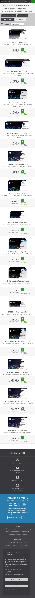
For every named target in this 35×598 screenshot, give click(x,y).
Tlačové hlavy (23, 15)
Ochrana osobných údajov (13, 531)
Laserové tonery (7, 19)
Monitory (20, 545)
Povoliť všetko (16, 579)
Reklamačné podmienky (24, 529)
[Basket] (33, 1)
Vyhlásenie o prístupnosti (14, 534)
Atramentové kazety (9, 15)
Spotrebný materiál (8, 5)
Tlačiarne (26, 545)
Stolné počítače (21, 542)
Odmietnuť (16, 586)
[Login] (29, 1)
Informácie (17, 526)
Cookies (25, 534)
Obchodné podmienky (10, 529)
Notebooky (12, 542)
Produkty (17, 539)
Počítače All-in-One (11, 545)
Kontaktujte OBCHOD (14, 517)
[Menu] (1, 1)
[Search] (26, 1)
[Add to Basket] (22, 49)
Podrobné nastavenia (11, 590)
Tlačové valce (20, 19)
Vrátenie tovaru (25, 531)
